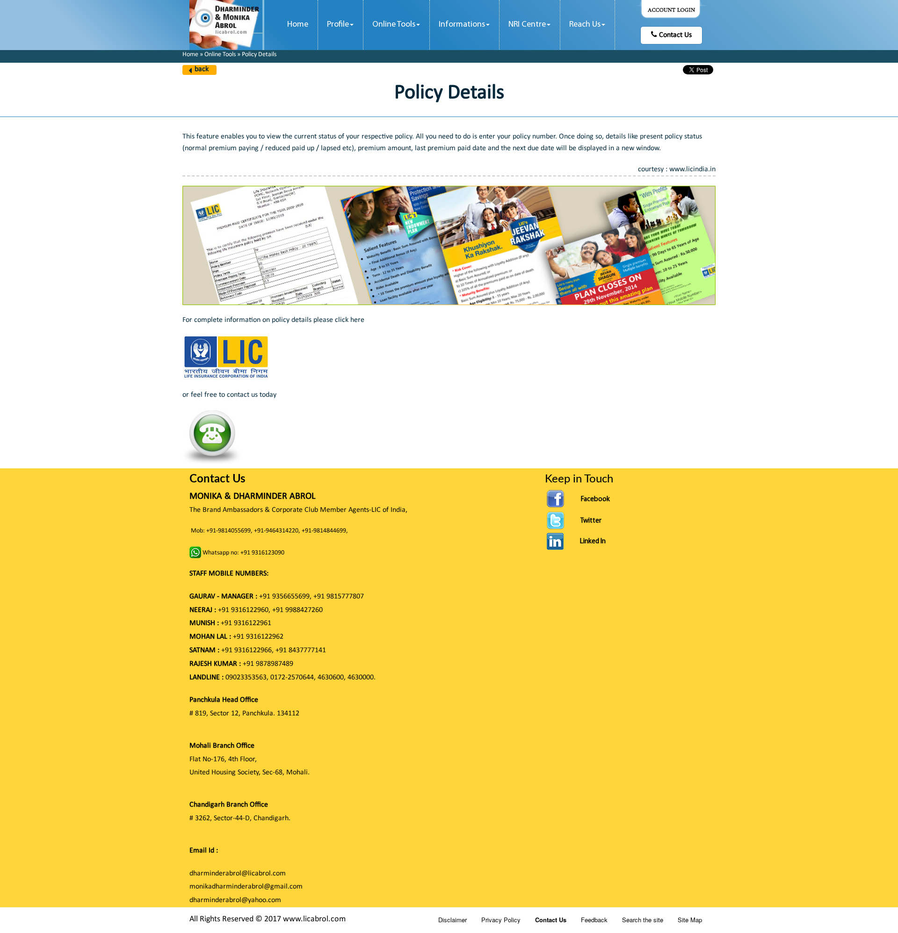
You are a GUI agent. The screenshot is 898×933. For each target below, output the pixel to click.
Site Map (690, 919)
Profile (338, 25)
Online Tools (393, 25)
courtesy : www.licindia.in (677, 169)
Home (297, 25)
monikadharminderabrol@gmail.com (246, 886)
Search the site (642, 919)
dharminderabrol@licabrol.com (237, 873)
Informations (462, 25)
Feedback (594, 919)
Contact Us (674, 35)
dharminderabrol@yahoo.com (235, 900)
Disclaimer (452, 919)
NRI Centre (527, 25)
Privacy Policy (501, 919)
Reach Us (585, 25)
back (202, 69)
